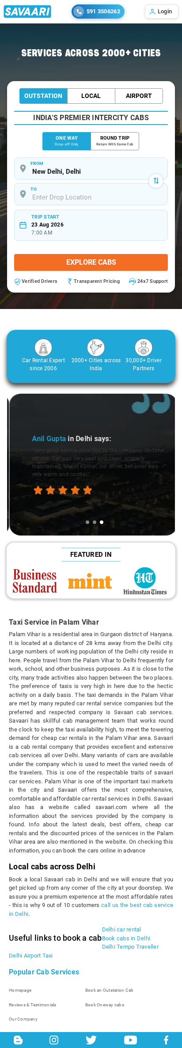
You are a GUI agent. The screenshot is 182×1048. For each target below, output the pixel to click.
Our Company (23, 1019)
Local (91, 95)
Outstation (43, 95)
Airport (139, 95)
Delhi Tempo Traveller (130, 946)
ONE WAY (66, 140)
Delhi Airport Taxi (31, 955)
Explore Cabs (91, 262)
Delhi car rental (121, 929)
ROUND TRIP (114, 140)
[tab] (87, 522)
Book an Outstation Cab (109, 990)
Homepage (20, 990)
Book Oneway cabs (104, 1004)
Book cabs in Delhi (126, 938)
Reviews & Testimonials (33, 1004)
